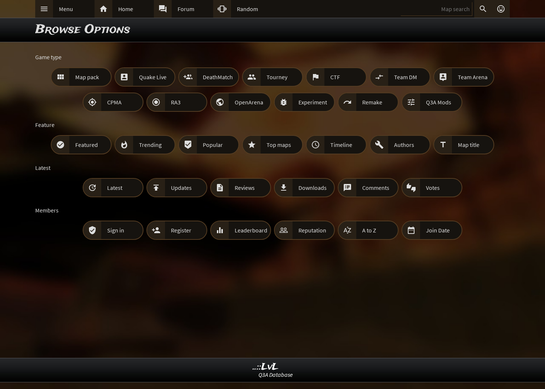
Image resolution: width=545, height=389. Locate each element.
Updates (181, 187)
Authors (404, 144)
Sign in (115, 230)
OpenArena (249, 102)
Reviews (245, 187)
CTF (335, 77)
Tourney (277, 77)
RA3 (176, 102)
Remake (372, 102)
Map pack (87, 77)
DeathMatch (218, 77)
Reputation (312, 230)
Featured (86, 144)
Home (125, 9)
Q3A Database (275, 374)
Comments (375, 187)
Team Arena (473, 77)
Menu (66, 9)
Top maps (279, 144)
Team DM (405, 77)
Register (181, 230)
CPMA (114, 102)
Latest (114, 187)
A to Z (369, 230)
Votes (433, 187)
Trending (150, 144)
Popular (213, 144)
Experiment (312, 102)
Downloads (312, 187)
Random (247, 9)
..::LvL (265, 367)
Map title (468, 144)
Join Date (438, 230)
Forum (186, 9)
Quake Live (152, 77)
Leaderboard (251, 230)
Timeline (341, 144)
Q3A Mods (438, 102)
